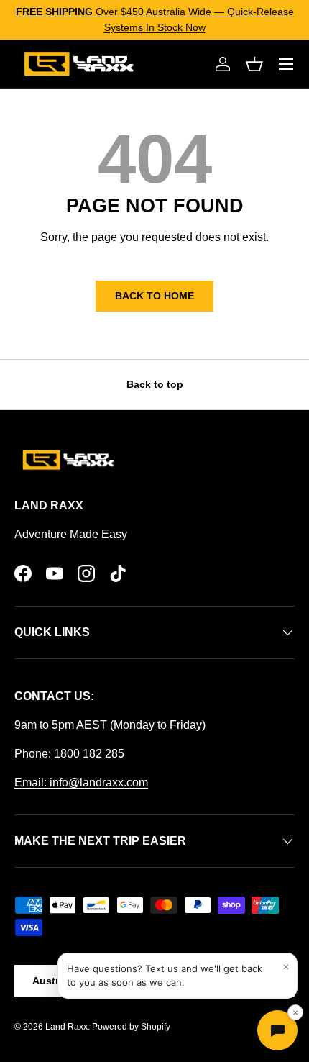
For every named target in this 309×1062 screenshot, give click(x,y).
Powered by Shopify (131, 1027)
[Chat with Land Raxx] (277, 1030)
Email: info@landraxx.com (81, 782)
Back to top (154, 384)
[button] (254, 64)
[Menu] (286, 64)
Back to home (154, 295)
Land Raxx (66, 1027)
